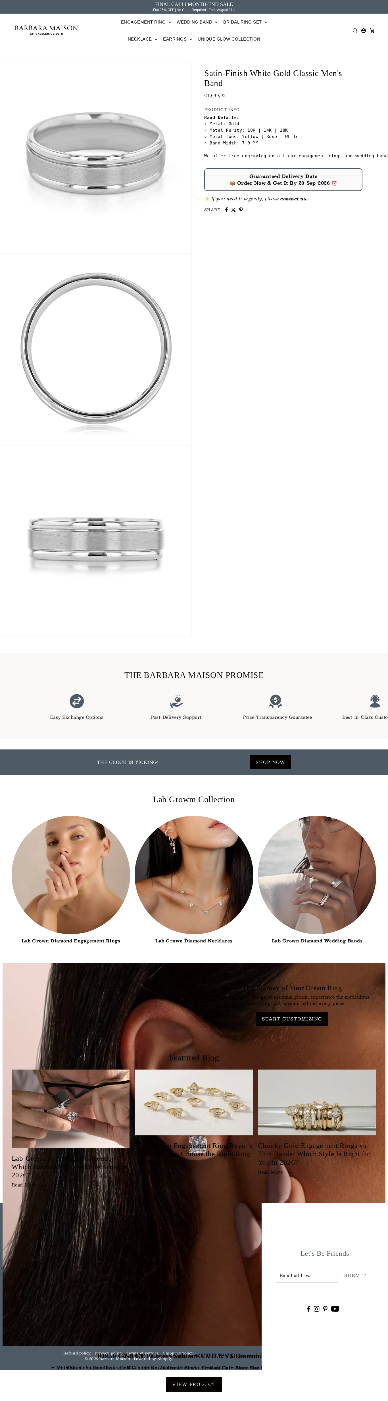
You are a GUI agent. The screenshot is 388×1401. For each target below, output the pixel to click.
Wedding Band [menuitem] (195, 22)
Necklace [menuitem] (140, 39)
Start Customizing (292, 1018)
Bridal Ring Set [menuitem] (243, 22)
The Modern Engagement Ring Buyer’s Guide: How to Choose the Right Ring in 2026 (194, 1154)
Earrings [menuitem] (175, 39)
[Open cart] (372, 30)
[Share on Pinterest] (241, 209)
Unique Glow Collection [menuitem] (229, 39)
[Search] (355, 30)
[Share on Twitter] (233, 209)
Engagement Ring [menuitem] (144, 22)
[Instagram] (317, 1308)
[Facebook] (308, 1308)
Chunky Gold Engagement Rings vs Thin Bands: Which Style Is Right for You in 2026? (314, 1154)
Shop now (270, 762)
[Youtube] (335, 1308)
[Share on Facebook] (226, 209)
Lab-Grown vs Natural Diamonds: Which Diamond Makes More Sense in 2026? (70, 1166)
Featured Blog (194, 1057)
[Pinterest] (325, 1308)
